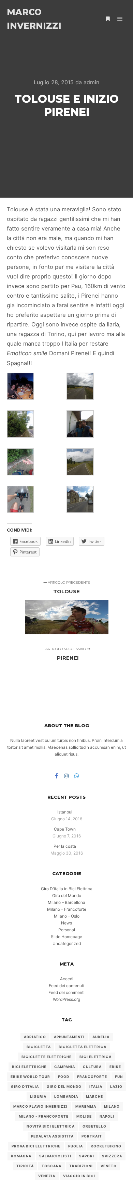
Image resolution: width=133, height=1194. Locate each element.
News (66, 922)
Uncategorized (67, 943)
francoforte (92, 1076)
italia (95, 1086)
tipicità (25, 1166)
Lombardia (66, 1096)
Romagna (21, 1156)
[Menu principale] (120, 18)
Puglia (75, 1146)
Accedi (66, 978)
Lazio (116, 1086)
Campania (64, 1067)
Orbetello (94, 1126)
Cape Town (65, 829)
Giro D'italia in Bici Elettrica (66, 888)
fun (119, 1076)
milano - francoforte (44, 1116)
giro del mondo (64, 1086)
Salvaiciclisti (55, 1156)
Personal (66, 929)
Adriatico (35, 1037)
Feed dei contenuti (66, 985)
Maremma (85, 1106)
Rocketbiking (106, 1146)
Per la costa (65, 846)
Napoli (107, 1116)
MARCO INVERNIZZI (34, 19)
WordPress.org (66, 999)
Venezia (46, 1176)
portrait (92, 1136)
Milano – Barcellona (66, 902)
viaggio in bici (79, 1176)
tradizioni (81, 1166)
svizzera (112, 1156)
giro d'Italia (25, 1086)
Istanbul (64, 811)
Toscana (51, 1166)
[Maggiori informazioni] (108, 18)
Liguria (38, 1096)
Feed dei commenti (66, 992)
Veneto (109, 1166)
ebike (115, 1067)
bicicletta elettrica (82, 1047)
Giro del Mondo (66, 895)
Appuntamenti (69, 1037)
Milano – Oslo (66, 916)
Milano (112, 1106)
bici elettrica (95, 1057)
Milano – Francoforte (66, 909)
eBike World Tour (30, 1076)
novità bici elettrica (51, 1126)
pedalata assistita (52, 1136)
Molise (84, 1116)
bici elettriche (29, 1067)
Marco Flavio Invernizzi (40, 1106)
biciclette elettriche (46, 1057)
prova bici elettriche (36, 1146)
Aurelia (100, 1037)
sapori (86, 1156)
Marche (94, 1096)
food (63, 1076)
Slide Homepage (66, 936)
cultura (92, 1067)
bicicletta (39, 1047)
